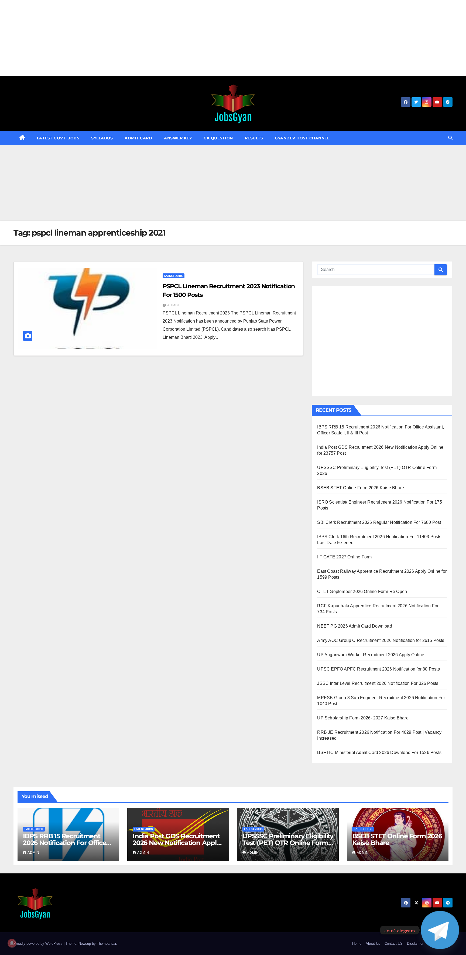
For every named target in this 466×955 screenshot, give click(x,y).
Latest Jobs (173, 275)
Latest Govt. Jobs (58, 138)
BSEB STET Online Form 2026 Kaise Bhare (360, 487)
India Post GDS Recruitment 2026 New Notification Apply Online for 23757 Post (176, 842)
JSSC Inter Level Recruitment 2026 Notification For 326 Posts (377, 683)
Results (254, 138)
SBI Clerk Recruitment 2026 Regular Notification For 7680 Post (379, 522)
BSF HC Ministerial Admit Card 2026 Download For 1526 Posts (379, 752)
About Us (373, 943)
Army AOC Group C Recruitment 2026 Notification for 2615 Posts (380, 640)
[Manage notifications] (12, 943)
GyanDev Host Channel (302, 138)
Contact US (394, 943)
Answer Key (178, 138)
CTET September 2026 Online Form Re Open (362, 591)
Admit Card (138, 138)
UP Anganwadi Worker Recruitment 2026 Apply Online (370, 654)
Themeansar (106, 943)
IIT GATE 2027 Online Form (344, 557)
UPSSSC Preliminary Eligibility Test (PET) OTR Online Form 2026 (287, 842)
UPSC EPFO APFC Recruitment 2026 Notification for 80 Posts (378, 669)
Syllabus (102, 138)
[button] (450, 138)
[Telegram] (440, 930)
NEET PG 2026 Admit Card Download (354, 626)
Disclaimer (415, 943)
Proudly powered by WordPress (38, 943)
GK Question (218, 138)
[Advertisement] (162, 38)
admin (173, 305)
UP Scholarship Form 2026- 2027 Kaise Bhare (362, 718)
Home (356, 943)
